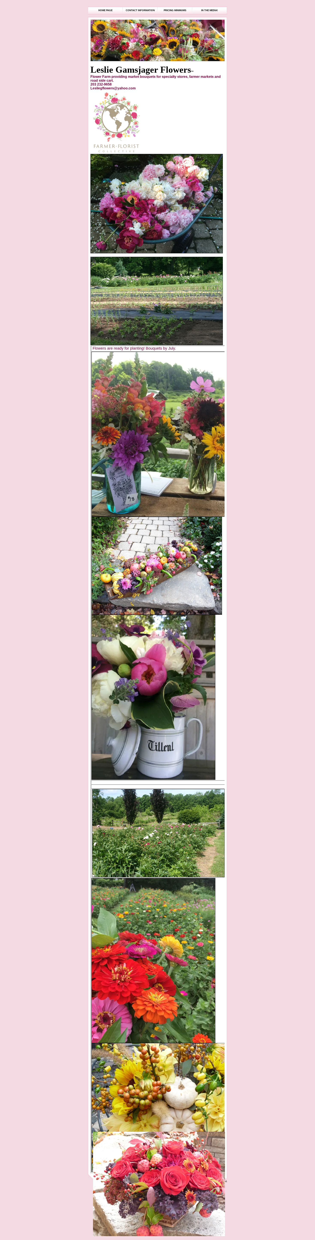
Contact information (140, 10)
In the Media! (209, 10)
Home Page (105, 10)
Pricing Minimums (175, 10)
